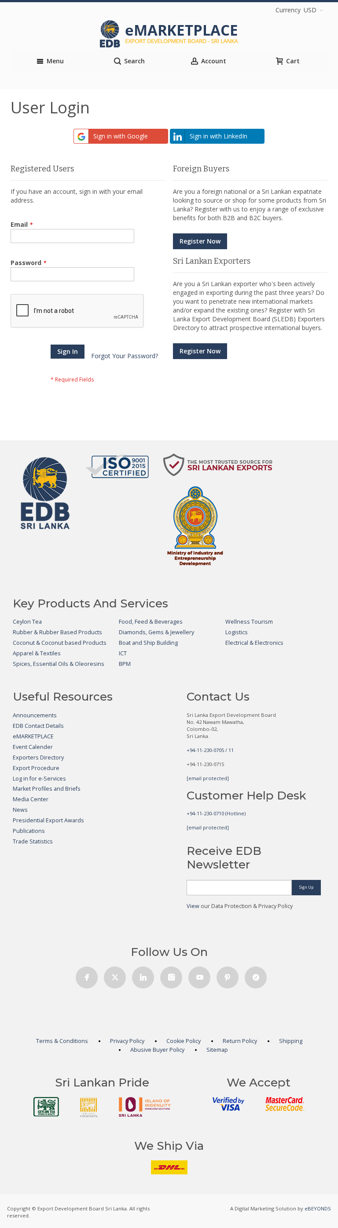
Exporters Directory (38, 757)
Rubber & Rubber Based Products (57, 632)
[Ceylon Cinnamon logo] (89, 1107)
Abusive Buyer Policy (157, 1050)
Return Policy (240, 1041)
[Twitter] (115, 975)
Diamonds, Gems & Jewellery (156, 632)
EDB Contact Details (38, 726)
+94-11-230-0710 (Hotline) (216, 813)
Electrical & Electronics (254, 643)
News (20, 810)
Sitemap (217, 1050)
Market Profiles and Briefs (47, 788)
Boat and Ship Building (148, 643)
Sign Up (306, 887)
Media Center (30, 799)
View (193, 906)
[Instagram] (171, 975)
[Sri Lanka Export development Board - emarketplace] (169, 33)
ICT (123, 653)
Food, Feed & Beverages (151, 621)
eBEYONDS (318, 1208)
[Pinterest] (228, 975)
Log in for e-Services (39, 778)
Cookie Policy (183, 1041)
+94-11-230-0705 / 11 (210, 750)
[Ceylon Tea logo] (46, 1106)
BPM (125, 664)
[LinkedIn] (143, 975)
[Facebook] (87, 975)
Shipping (290, 1041)
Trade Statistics (33, 841)
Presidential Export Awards (48, 820)
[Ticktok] (256, 975)
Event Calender (33, 747)
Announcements (35, 715)
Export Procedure (36, 768)
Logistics (236, 632)
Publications (29, 831)
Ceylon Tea (27, 621)
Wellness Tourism (249, 621)
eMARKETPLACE (33, 736)
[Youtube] (199, 975)
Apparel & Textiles (37, 653)
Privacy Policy (127, 1041)
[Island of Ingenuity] (145, 1107)
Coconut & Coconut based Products (60, 643)
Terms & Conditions (62, 1041)
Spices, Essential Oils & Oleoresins (58, 664)
